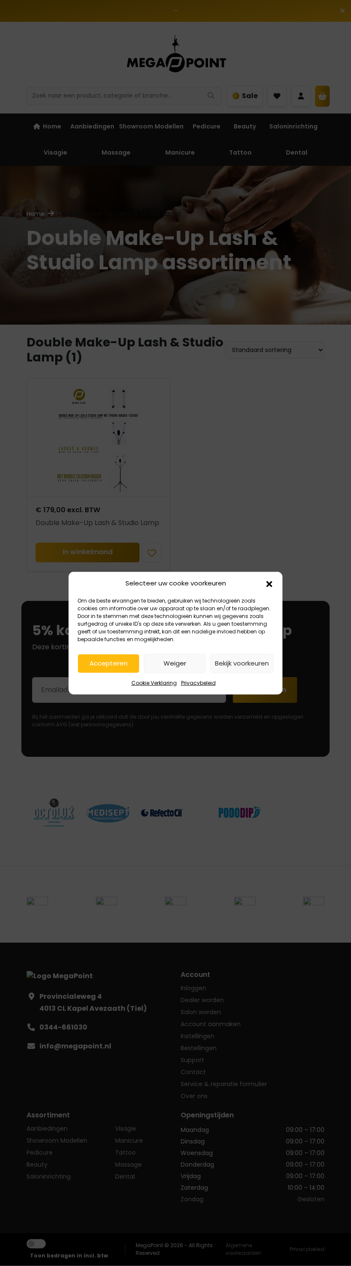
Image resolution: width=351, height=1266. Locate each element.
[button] (269, 583)
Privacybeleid (198, 682)
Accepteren (108, 663)
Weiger (175, 663)
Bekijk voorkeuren (242, 663)
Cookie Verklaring (154, 682)
